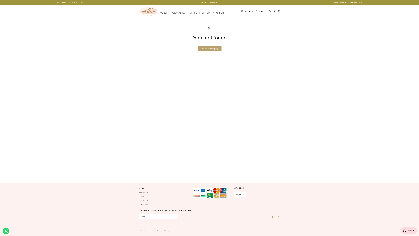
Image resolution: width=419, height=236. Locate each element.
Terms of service (181, 231)
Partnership (143, 204)
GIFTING (193, 13)
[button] (247, 11)
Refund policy (157, 231)
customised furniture (213, 13)
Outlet (163, 13)
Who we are (143, 193)
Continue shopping (209, 48)
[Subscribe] (175, 216)
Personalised (178, 13)
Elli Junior (147, 231)
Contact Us (143, 200)
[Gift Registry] (269, 11)
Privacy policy (169, 231)
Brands (141, 196)
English (238, 194)
